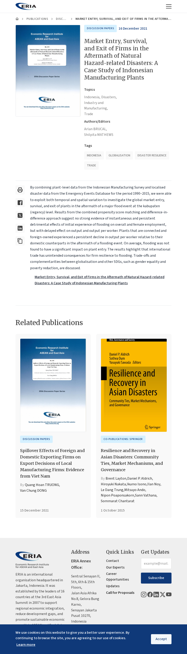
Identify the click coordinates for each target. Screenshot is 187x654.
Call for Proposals (120, 592)
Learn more (25, 644)
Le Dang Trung (112, 489)
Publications (37, 19)
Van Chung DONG (33, 490)
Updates (112, 586)
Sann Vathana (145, 495)
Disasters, (109, 97)
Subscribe (156, 577)
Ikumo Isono (136, 484)
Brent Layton (116, 478)
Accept (161, 638)
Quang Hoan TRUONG (42, 484)
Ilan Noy (153, 484)
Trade (88, 113)
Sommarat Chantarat (118, 501)
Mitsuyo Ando (134, 489)
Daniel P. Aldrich (139, 478)
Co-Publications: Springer (123, 439)
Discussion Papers (62, 19)
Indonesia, (92, 97)
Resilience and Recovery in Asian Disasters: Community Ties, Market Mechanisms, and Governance (132, 460)
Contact (112, 560)
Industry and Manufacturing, (96, 105)
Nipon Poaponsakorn (117, 495)
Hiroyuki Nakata (113, 484)
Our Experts (115, 567)
